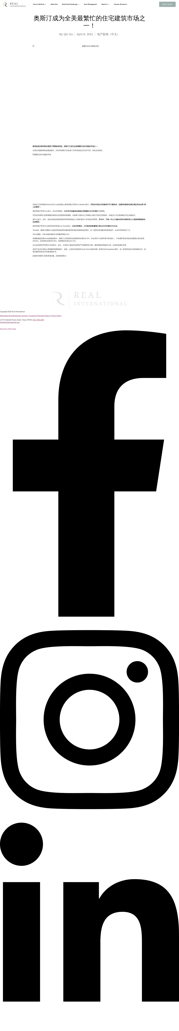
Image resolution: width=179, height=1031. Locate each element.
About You (53, 4)
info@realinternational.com (10, 322)
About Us (104, 4)
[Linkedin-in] (89, 1026)
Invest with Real (39, 4)
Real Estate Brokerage (70, 4)
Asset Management (90, 4)
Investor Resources (120, 4)
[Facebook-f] (89, 616)
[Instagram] (89, 821)
